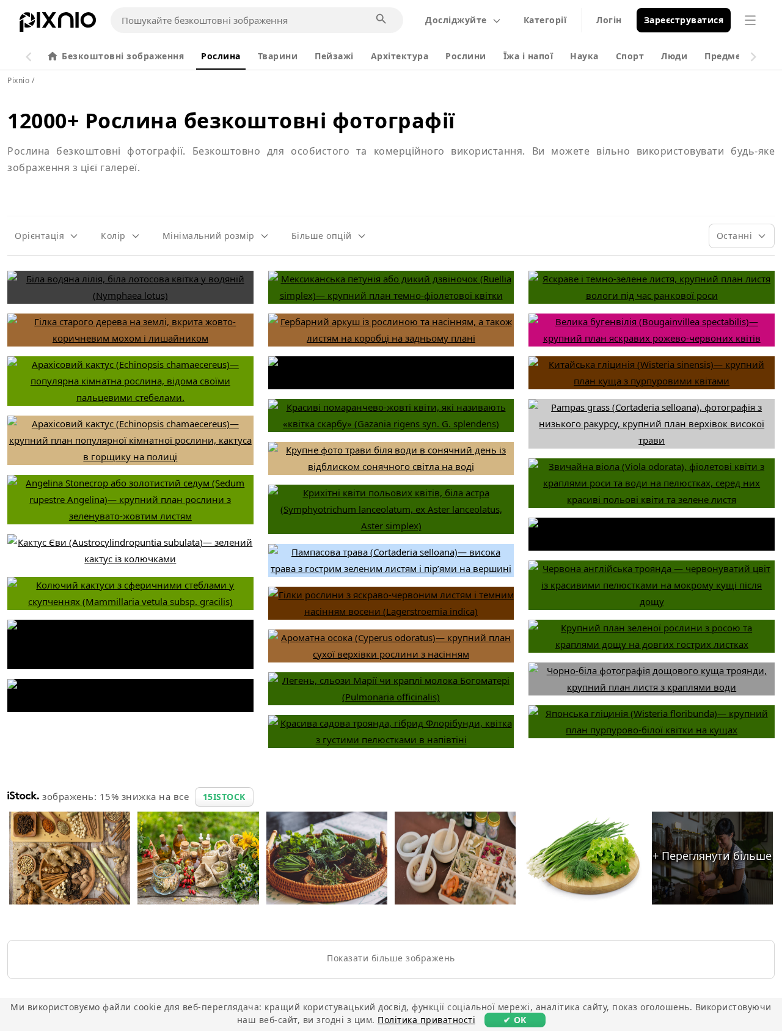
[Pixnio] (58, 24)
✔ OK (515, 1019)
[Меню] (750, 20)
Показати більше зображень (391, 958)
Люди (674, 56)
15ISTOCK (224, 796)
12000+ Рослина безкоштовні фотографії (231, 120)
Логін (609, 20)
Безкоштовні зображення (123, 56)
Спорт (630, 56)
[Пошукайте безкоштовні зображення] (382, 19)
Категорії (545, 20)
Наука (584, 56)
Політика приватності (426, 1019)
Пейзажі (334, 56)
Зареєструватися (684, 20)
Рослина (221, 56)
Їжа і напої (528, 56)
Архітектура (400, 56)
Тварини (278, 56)
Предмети (728, 56)
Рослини (465, 56)
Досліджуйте (456, 20)
